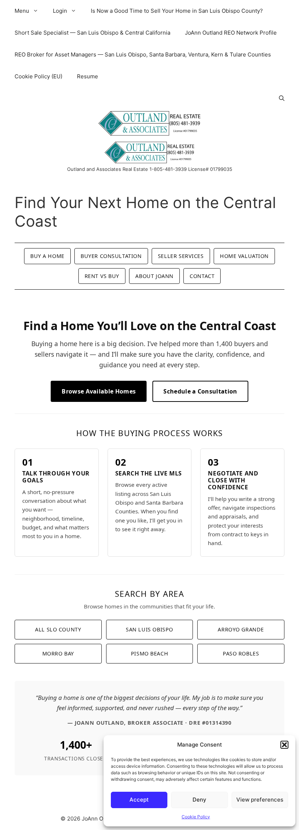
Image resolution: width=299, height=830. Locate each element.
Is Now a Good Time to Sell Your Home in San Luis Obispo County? (177, 10)
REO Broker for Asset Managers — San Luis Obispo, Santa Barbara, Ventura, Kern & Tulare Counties (143, 54)
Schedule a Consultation (200, 391)
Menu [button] (22, 10)
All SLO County (58, 629)
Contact (202, 276)
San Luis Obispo (149, 629)
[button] (284, 744)
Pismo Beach (149, 653)
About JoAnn (154, 276)
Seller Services (181, 255)
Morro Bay (58, 653)
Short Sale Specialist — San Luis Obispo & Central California (92, 32)
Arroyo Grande (241, 629)
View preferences (259, 799)
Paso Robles (241, 653)
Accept (139, 799)
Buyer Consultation (111, 255)
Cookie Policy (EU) (38, 76)
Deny (199, 799)
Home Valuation (244, 255)
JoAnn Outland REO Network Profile (231, 32)
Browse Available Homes (99, 391)
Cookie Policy (196, 816)
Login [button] (60, 10)
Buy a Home (47, 255)
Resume (87, 76)
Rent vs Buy (102, 276)
